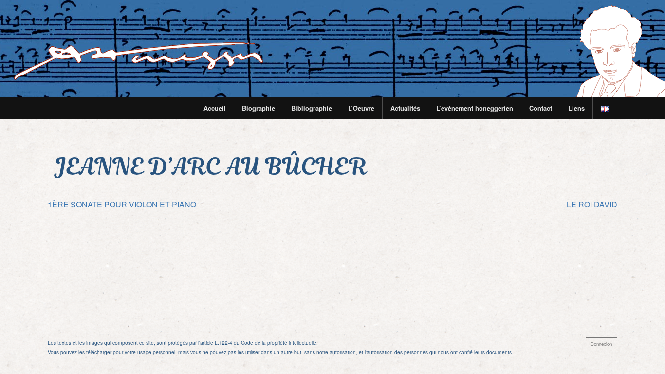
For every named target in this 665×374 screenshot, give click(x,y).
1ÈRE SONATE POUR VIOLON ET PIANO (122, 204)
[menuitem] (215, 108)
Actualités (405, 108)
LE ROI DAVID (592, 204)
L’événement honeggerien (474, 108)
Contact (540, 108)
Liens (576, 108)
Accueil (214, 108)
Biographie (258, 108)
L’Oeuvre (361, 108)
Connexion (601, 343)
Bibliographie (311, 108)
